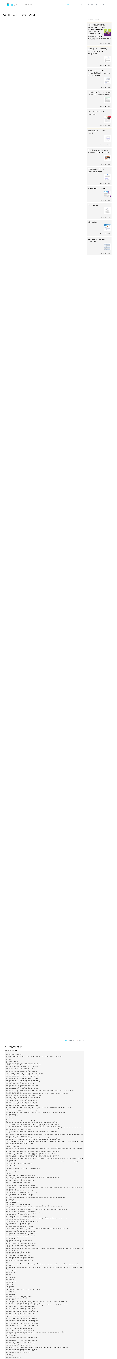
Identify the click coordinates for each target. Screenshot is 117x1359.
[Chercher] (68, 4)
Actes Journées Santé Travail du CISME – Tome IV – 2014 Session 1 (99, 73)
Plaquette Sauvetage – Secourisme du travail (97, 26)
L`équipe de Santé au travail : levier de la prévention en (99, 93)
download (71, 1040)
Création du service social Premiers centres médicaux (99, 151)
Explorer (80, 4)
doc (13, 4)
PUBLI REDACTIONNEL (97, 188)
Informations (93, 222)
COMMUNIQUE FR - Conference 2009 (96, 170)
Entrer (92, 4)
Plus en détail (104, 44)
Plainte (81, 1040)
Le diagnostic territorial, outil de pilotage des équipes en (97, 51)
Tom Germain (93, 205)
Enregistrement (100, 4)
